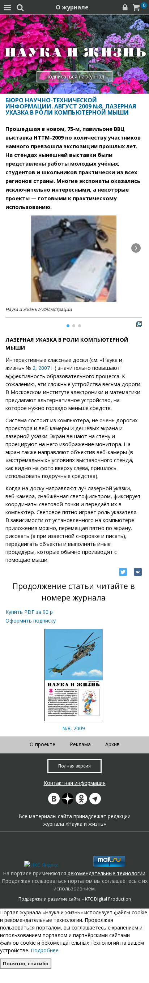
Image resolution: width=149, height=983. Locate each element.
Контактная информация (75, 782)
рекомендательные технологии (106, 873)
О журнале (72, 7)
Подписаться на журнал (74, 76)
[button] (136, 248)
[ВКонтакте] (138, 572)
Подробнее (45, 950)
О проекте (42, 744)
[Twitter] (123, 572)
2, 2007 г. (44, 367)
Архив (112, 744)
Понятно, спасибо (25, 963)
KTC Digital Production (108, 899)
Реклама (80, 744)
